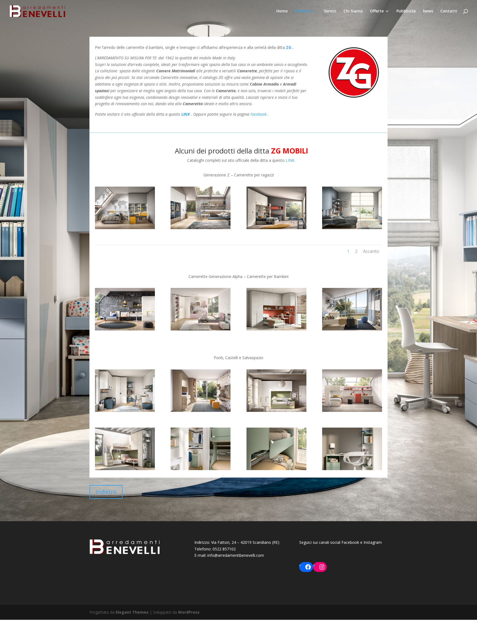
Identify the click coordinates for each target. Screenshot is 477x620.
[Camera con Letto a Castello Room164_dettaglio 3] (200, 468)
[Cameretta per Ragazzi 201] (125, 227)
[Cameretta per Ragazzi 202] (200, 227)
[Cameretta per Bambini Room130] (276, 329)
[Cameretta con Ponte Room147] (276, 410)
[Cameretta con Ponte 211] (200, 410)
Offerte (377, 11)
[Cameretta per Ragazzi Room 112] (352, 227)
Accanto (371, 251)
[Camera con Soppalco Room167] (125, 468)
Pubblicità (406, 11)
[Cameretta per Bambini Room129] (200, 329)
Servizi (330, 11)
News (428, 11)
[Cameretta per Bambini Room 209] (352, 329)
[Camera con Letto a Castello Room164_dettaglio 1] (352, 468)
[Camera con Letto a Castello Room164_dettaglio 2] (276, 468)
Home (282, 11)
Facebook (258, 114)
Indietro (106, 492)
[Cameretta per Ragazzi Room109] (276, 227)
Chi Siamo (353, 11)
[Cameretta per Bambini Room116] (125, 329)
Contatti (448, 11)
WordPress (189, 612)
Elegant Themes (132, 612)
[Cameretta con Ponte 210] (125, 410)
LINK (186, 114)
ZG (288, 47)
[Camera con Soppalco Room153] (352, 410)
